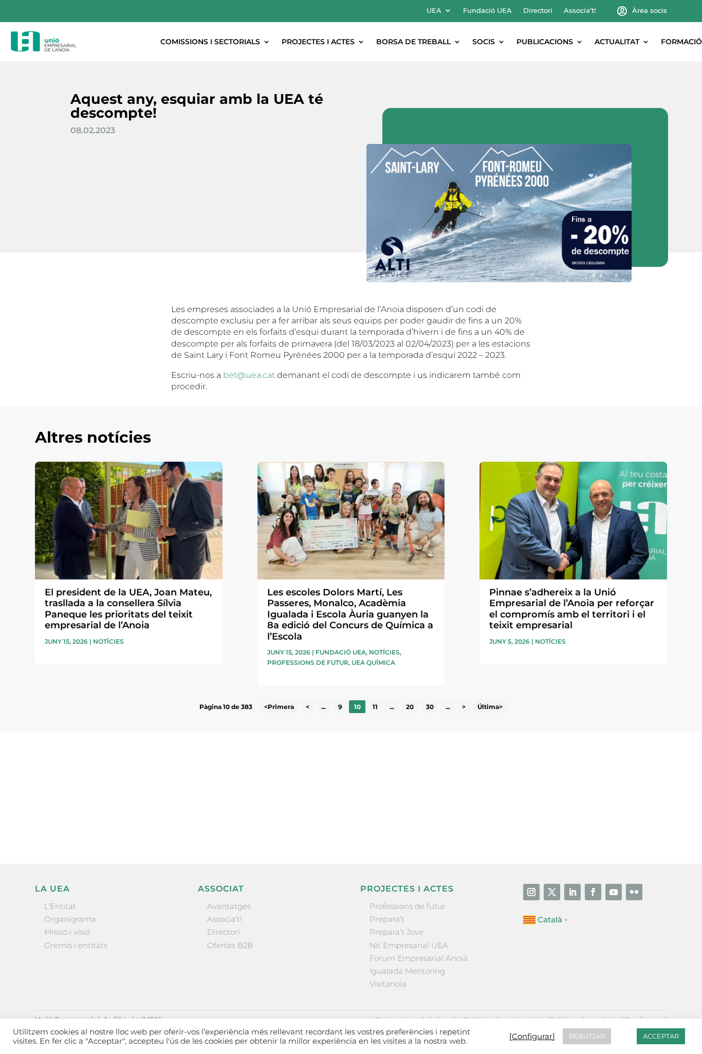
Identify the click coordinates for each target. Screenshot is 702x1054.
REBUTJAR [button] (587, 1036)
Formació (681, 41)
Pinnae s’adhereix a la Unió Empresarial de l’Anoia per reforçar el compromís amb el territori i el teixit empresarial (571, 609)
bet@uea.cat (249, 375)
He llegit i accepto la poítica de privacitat (500, 804)
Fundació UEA (487, 10)
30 (430, 707)
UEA (434, 10)
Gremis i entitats (75, 945)
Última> (490, 707)
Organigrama (70, 919)
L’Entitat (60, 906)
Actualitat (617, 41)
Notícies (108, 641)
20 (410, 707)
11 (375, 707)
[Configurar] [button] (532, 1036)
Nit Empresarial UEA (409, 945)
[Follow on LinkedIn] (572, 892)
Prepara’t (387, 919)
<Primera (279, 707)
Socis (483, 41)
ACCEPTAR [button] (661, 1036)
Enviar (643, 822)
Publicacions (544, 41)
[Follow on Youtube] (613, 892)
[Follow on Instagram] (531, 892)
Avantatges (229, 906)
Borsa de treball (413, 41)
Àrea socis (649, 10)
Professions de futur (307, 662)
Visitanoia (388, 984)
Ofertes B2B (230, 945)
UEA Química (373, 662)
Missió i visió (67, 932)
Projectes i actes (318, 41)
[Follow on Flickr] (634, 892)
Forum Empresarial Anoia (419, 958)
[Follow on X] (552, 892)
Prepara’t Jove (396, 932)
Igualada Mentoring (407, 971)
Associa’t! (580, 10)
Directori (537, 10)
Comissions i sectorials (210, 41)
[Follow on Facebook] (593, 892)
